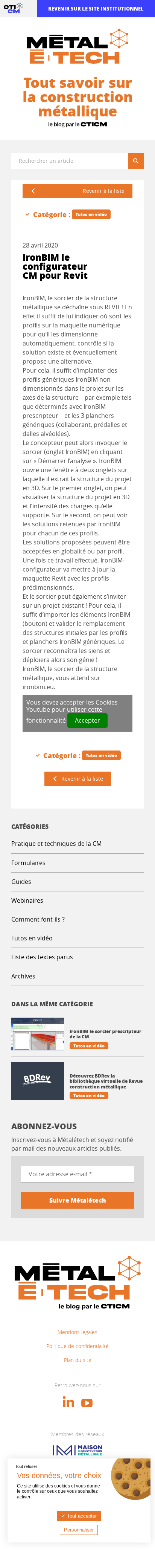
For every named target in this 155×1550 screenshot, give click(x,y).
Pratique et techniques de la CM (56, 843)
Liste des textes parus (42, 957)
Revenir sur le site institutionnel (96, 8)
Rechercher (138, 160)
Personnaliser (79, 1530)
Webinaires (27, 900)
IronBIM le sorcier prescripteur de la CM (105, 1034)
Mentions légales (77, 1332)
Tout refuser (26, 1466)
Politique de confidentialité (77, 1346)
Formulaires (28, 863)
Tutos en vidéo (32, 938)
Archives (23, 976)
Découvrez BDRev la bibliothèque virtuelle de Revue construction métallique (106, 1081)
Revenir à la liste (104, 190)
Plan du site (77, 1360)
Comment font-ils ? (38, 919)
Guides (21, 881)
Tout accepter (81, 1516)
